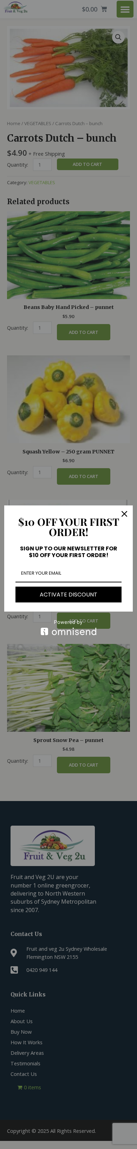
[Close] (124, 513)
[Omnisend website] (68, 628)
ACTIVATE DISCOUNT (68, 594)
